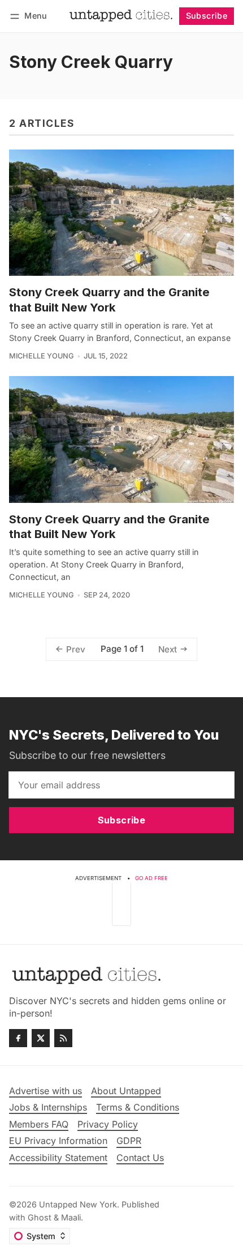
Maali (71, 1217)
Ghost (39, 1217)
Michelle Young (41, 356)
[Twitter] (41, 1038)
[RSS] (63, 1038)
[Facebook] (18, 1038)
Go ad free (151, 878)
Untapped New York (78, 1204)
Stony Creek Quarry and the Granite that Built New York (109, 299)
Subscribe (207, 15)
